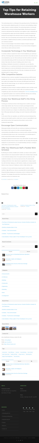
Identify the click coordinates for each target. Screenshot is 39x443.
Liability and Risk (14, 354)
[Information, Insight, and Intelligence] (3, 259)
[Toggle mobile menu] (36, 2)
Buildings (4, 280)
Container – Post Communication (9, 230)
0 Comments (8, 209)
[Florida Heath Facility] (3, 328)
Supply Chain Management (7, 356)
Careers (4, 422)
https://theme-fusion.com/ (10, 344)
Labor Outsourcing (5, 354)
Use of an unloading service (31, 91)
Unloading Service (6, 413)
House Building (23, 352)
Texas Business (17, 356)
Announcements (5, 273)
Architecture (5, 277)
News (3, 292)
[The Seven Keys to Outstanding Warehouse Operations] (3, 254)
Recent (28, 251)
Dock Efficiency (11, 352)
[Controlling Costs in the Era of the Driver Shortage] (3, 264)
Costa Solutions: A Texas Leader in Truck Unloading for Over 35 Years (17, 236)
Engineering (4, 286)
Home (3, 410)
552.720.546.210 (8, 342)
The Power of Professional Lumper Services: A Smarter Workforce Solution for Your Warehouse (10, 207)
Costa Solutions (4, 179)
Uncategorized (16, 179)
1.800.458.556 (8, 340)
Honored (17, 352)
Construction (5, 283)
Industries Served (6, 419)
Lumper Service (22, 354)
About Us (4, 425)
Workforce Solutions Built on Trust (27, 205)
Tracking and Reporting (7, 416)
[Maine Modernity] (7, 328)
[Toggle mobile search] (34, 2)
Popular (10, 251)
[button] (2, 203)
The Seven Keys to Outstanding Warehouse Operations (17, 254)
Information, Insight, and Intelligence (13, 259)
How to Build (30, 352)
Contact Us (4, 428)
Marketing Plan (29, 354)
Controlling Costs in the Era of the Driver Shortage (16, 263)
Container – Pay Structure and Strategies (11, 233)
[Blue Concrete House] (14, 328)
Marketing (4, 289)
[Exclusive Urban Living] (11, 328)
